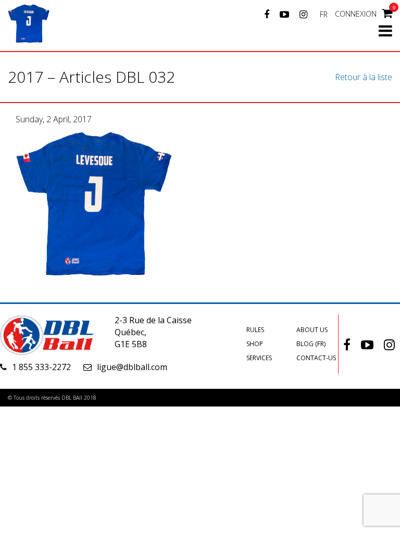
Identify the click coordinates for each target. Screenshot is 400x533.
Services (259, 357)
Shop (254, 343)
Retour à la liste (363, 77)
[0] (387, 12)
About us (312, 329)
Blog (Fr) (311, 343)
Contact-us (316, 357)
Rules (255, 329)
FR (324, 14)
